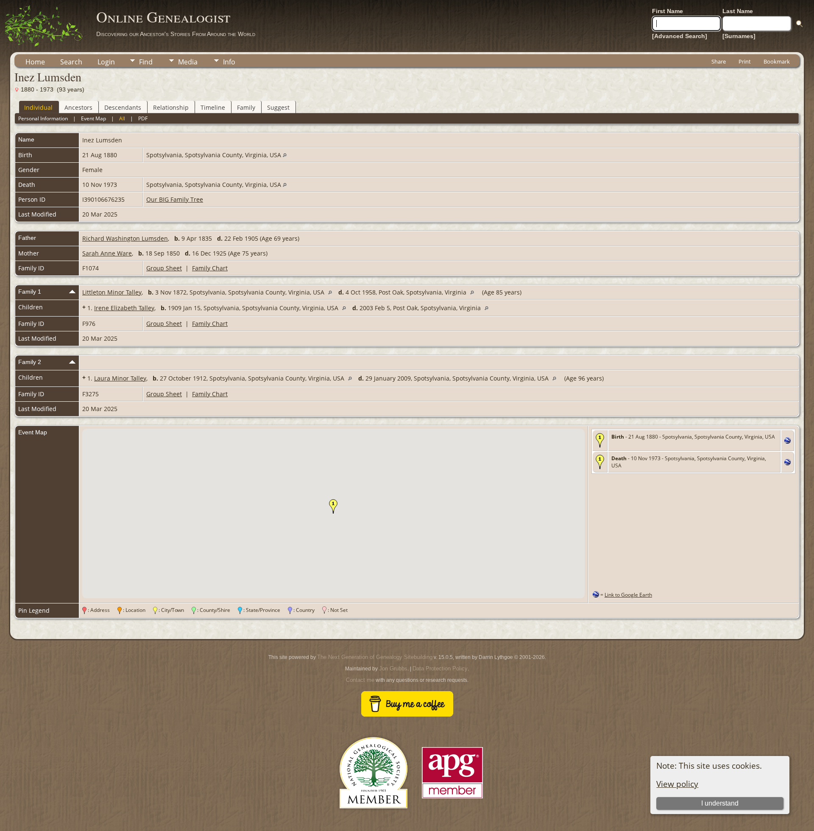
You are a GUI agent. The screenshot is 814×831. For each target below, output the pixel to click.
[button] (333, 506)
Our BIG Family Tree (174, 199)
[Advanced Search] (679, 36)
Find (146, 62)
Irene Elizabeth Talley (124, 308)
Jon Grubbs (393, 668)
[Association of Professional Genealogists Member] (452, 798)
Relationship (171, 107)
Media (188, 62)
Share (718, 61)
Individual (38, 107)
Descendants (122, 107)
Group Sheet (164, 268)
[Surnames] (738, 36)
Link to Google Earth (628, 594)
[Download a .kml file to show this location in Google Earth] (787, 441)
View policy (677, 783)
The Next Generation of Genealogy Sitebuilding (374, 657)
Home (35, 62)
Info (229, 62)
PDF (143, 118)
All (122, 118)
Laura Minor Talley (120, 378)
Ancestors (78, 107)
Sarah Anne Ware (107, 253)
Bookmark (777, 61)
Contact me (360, 680)
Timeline (213, 107)
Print (745, 61)
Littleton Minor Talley (112, 292)
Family (246, 107)
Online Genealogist (163, 16)
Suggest (278, 107)
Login (106, 62)
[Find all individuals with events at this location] (285, 155)
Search (71, 62)
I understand (720, 803)
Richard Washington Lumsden (125, 238)
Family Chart (210, 268)
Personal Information (43, 118)
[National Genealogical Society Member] (373, 818)
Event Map (93, 118)
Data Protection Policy (440, 668)
